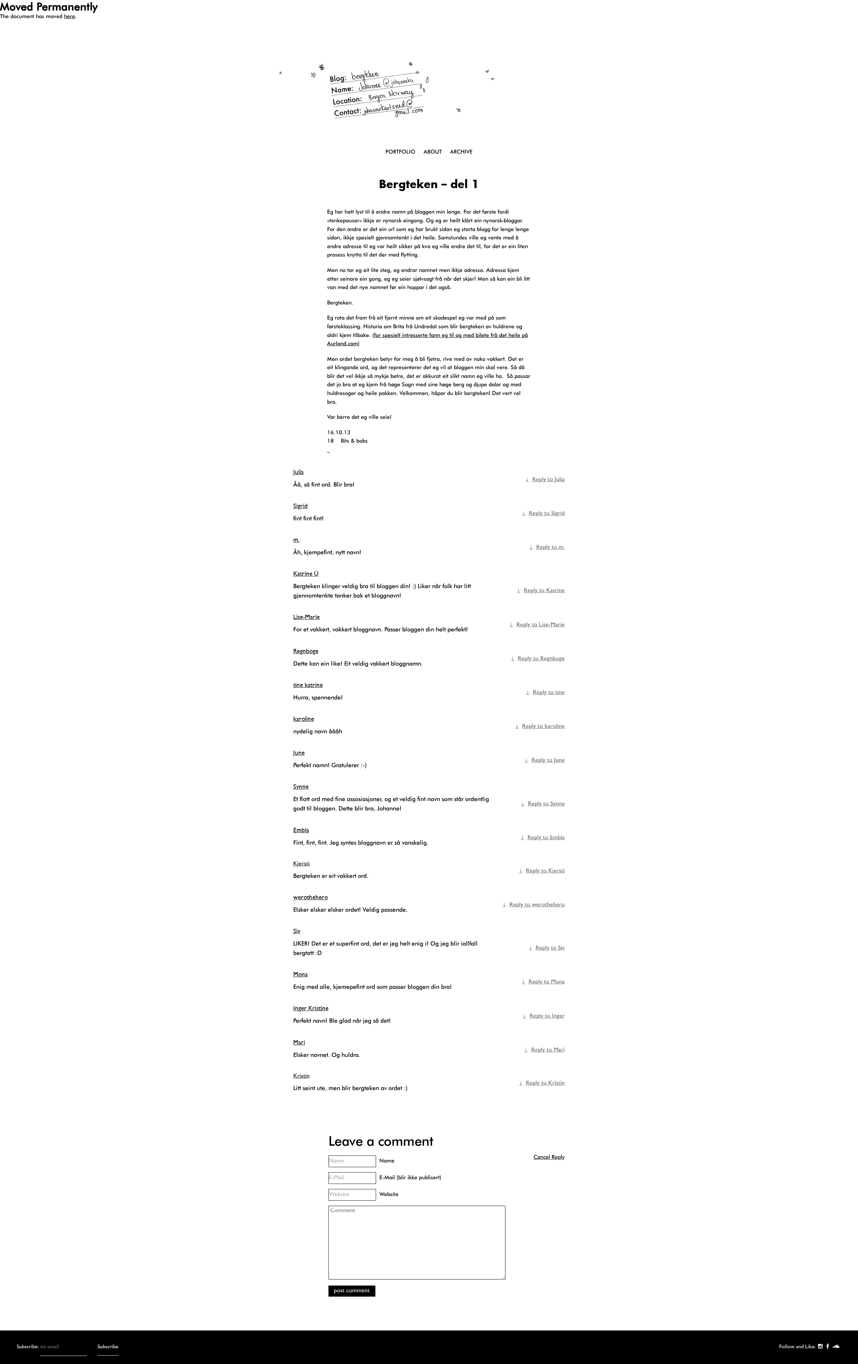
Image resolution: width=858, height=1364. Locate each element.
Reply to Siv (550, 948)
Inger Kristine (310, 1009)
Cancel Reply (549, 1157)
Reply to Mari (548, 1050)
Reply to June (548, 760)
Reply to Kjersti (545, 871)
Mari (299, 1043)
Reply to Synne (546, 804)
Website (389, 1194)
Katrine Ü (305, 574)
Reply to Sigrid (547, 513)
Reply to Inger (547, 1016)
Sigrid (300, 506)
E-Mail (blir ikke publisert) (410, 1177)
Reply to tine (549, 692)
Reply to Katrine (544, 590)
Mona (300, 975)
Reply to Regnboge (541, 659)
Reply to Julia (548, 479)
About (433, 152)
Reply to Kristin (545, 1083)
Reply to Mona (547, 982)
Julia (298, 472)
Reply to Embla (546, 838)
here (69, 16)
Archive (461, 152)
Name (386, 1160)
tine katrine (308, 685)
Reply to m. (550, 547)
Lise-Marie (306, 617)
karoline (303, 719)
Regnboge (305, 652)
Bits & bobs (354, 441)
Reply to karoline (543, 726)
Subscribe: (28, 1347)
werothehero (310, 898)
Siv (296, 931)
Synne (301, 787)
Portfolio (400, 152)
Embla (301, 831)
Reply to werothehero (537, 905)
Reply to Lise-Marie (540, 625)
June (299, 753)
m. (296, 540)
